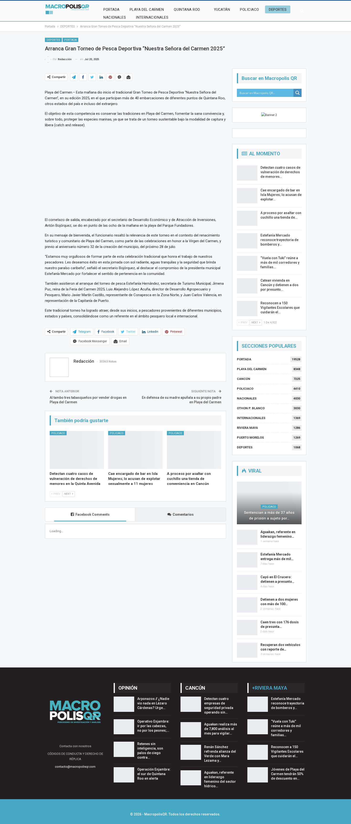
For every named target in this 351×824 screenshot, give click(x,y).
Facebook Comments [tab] (92, 514)
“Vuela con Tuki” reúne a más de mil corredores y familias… (280, 262)
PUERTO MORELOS (250, 437)
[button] (49, 172)
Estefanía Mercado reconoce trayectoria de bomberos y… (279, 239)
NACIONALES (114, 17)
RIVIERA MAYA (247, 428)
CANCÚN (243, 379)
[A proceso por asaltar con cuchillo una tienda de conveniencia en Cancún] (194, 450)
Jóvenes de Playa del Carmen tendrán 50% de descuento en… (287, 773)
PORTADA (111, 9)
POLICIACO (249, 9)
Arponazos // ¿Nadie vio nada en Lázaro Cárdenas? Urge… (153, 703)
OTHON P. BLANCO (251, 408)
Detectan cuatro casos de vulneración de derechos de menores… (280, 172)
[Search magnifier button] (297, 93)
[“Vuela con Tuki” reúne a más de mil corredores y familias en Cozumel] (247, 263)
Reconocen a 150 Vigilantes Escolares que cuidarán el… (280, 307)
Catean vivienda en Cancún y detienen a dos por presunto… (279, 284)
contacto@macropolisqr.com (75, 766)
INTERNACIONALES (152, 17)
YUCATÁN (222, 9)
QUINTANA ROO (187, 9)
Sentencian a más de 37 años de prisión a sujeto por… (269, 515)
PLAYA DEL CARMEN (147, 9)
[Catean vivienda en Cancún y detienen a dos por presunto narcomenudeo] (247, 286)
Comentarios (183, 514)
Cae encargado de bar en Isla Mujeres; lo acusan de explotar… (281, 194)
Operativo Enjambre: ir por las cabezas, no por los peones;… (153, 725)
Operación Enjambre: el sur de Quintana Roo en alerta (153, 773)
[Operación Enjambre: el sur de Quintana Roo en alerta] (124, 774)
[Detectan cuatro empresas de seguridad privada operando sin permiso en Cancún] (191, 704)
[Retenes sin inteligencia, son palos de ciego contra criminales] (124, 749)
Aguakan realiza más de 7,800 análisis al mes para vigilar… (220, 728)
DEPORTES (278, 9)
